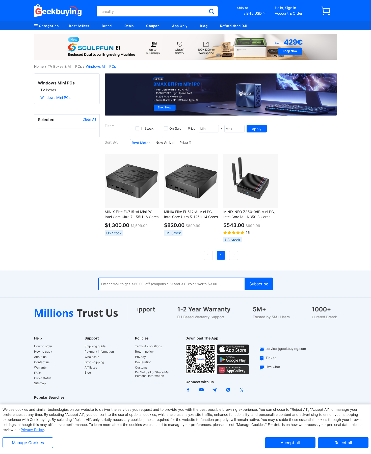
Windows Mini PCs (55, 97)
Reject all (343, 442)
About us (40, 357)
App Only (179, 26)
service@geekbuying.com (286, 349)
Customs (141, 367)
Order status (42, 378)
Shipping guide (95, 346)
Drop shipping (94, 362)
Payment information (99, 351)
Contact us (41, 362)
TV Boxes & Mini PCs (65, 66)
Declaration (143, 362)
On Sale (175, 128)
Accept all (290, 442)
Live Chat (273, 367)
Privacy (140, 357)
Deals (129, 26)
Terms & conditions (148, 346)
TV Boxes (48, 90)
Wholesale (92, 357)
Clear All (89, 119)
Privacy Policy (32, 429)
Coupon (153, 26)
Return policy (144, 351)
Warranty (40, 367)
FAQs (37, 373)
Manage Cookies (28, 442)
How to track (43, 351)
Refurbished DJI (233, 26)
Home (39, 66)
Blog (203, 26)
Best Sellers (79, 26)
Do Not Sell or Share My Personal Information (152, 374)
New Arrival (164, 142)
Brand (107, 26)
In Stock (147, 128)
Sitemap (40, 383)
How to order (43, 346)
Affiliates (91, 367)
